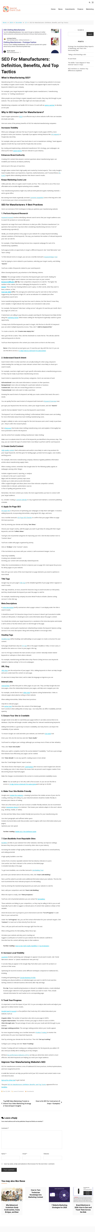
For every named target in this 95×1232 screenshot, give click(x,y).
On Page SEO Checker (25, 517)
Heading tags (5, 639)
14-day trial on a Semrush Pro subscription (32, 350)
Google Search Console (8, 1011)
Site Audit (48, 733)
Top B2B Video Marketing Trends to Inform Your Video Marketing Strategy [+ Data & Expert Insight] (17, 1103)
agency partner (49, 105)
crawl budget (29, 767)
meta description (8, 607)
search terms (17, 151)
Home (53, 9)
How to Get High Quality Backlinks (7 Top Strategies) (32, 946)
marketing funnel (13, 317)
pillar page (26, 692)
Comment (5, 1128)
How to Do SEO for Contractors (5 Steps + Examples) (48, 1102)
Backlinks (4, 843)
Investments (70, 9)
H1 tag (24, 646)
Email (25, 1154)
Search (81, 30)
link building (41, 899)
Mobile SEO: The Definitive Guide (25, 831)
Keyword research (7, 217)
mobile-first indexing (16, 795)
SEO (20, 116)
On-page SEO (5, 511)
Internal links (5, 686)
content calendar (21, 500)
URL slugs (4, 670)
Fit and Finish (72, 59)
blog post (8, 428)
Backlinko (4, 1087)
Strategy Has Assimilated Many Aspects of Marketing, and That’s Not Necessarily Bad (81, 48)
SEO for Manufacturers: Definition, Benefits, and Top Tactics (27, 1084)
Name (3, 1154)
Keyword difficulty (7, 282)
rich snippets (55, 134)
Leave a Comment (19, 1091)
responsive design (12, 807)
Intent (3, 287)
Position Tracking (41, 1032)
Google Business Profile (27, 977)
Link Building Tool (37, 870)
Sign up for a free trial (8, 1080)
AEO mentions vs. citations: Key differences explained (78, 69)
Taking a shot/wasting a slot (77, 54)
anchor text (8, 706)
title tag (22, 583)
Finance (80, 9)
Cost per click (6, 292)
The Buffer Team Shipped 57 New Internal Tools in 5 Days (79, 64)
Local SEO (4, 957)
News (60, 9)
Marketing (90, 9)
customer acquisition (36, 197)
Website (46, 1154)
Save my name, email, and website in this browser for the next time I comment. (29, 1164)
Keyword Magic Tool (50, 257)
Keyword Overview (50, 401)
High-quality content (7, 450)
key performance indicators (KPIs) (18, 1055)
